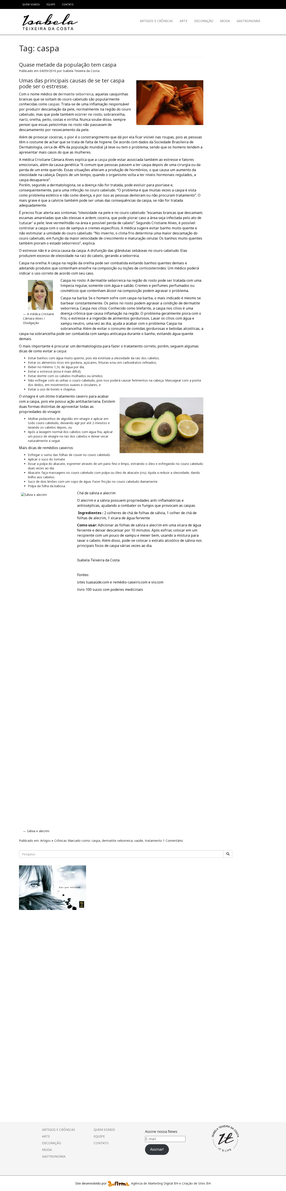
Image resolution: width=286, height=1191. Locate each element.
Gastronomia (248, 21)
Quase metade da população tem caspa (67, 64)
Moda (225, 21)
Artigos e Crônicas (156, 21)
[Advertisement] (52, 945)
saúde (138, 840)
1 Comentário (173, 840)
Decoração (203, 21)
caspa (102, 159)
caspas (53, 104)
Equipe (99, 1136)
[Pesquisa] (227, 854)
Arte (183, 21)
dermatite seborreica (75, 94)
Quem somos (104, 1129)
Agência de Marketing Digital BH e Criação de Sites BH (171, 1183)
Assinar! (157, 1149)
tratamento (153, 840)
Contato (101, 1143)
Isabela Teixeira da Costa (81, 71)
